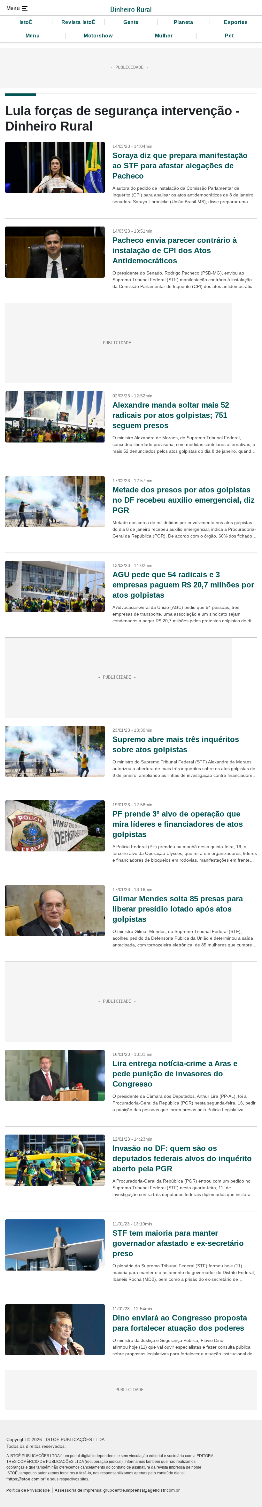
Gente (131, 22)
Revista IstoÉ (78, 22)
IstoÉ (26, 22)
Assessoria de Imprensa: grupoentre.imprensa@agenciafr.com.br (117, 1490)
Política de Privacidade (28, 1490)
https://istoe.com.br (26, 1479)
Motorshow (98, 35)
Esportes (236, 22)
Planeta (183, 22)
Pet (229, 35)
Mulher (164, 35)
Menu (33, 35)
